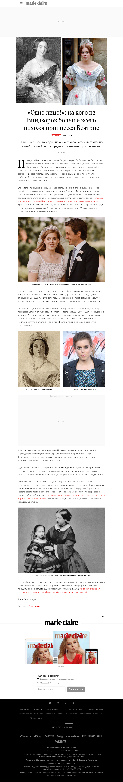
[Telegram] (73, 703)
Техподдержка (36, 718)
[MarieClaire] (36, 3)
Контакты (38, 709)
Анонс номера (52, 709)
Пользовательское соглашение (31, 714)
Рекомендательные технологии (92, 714)
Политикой (45, 683)
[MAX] (49, 703)
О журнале (24, 709)
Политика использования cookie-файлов (61, 714)
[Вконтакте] (57, 703)
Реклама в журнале (95, 709)
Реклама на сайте (75, 709)
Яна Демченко (34, 606)
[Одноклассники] (65, 703)
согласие (46, 679)
